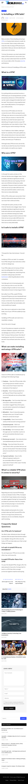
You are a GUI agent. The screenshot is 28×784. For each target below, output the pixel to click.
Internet (4, 10)
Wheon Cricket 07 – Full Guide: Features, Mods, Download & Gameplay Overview (12, 744)
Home (2, 6)
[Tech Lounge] (15, 2)
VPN (2, 41)
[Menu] (2, 2)
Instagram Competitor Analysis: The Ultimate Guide (13, 766)
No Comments (21, 18)
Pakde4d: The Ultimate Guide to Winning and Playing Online (13, 759)
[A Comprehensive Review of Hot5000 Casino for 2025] (14, 647)
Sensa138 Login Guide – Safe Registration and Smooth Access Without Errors (14, 752)
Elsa (7, 18)
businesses (4, 277)
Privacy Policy (13, 780)
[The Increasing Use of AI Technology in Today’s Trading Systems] (14, 600)
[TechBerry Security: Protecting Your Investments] (14, 624)
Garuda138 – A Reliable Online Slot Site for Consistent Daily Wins (14, 737)
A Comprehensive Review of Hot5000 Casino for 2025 (13, 658)
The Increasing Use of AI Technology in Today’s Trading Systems (12, 610)
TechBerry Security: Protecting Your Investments (11, 634)
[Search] (26, 2)
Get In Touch (21, 780)
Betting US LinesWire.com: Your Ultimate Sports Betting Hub (12, 729)
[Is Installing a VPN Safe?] (14, 29)
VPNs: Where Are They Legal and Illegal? (20, 582)
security (22, 61)
